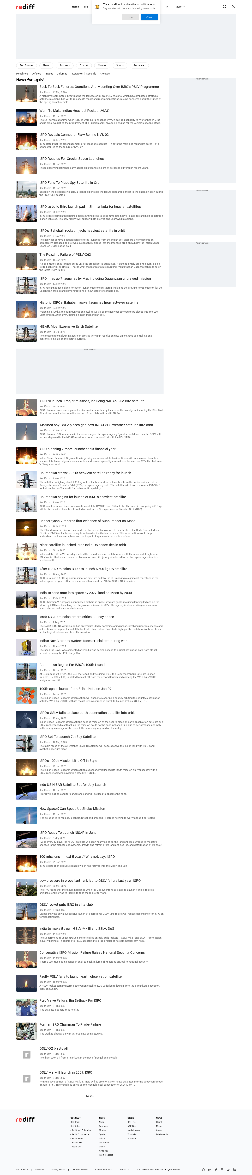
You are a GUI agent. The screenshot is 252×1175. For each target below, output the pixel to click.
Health (159, 1122)
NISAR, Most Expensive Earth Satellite (68, 327)
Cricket (84, 65)
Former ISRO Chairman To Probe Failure (70, 1024)
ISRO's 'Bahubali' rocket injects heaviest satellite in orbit (82, 231)
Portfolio (132, 1138)
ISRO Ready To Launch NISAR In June (68, 833)
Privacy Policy (58, 1169)
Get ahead (139, 65)
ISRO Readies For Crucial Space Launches (71, 159)
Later (131, 17)
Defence (36, 73)
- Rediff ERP (75, 1147)
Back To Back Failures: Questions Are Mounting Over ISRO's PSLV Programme (99, 87)
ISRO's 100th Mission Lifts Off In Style (68, 761)
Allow (149, 17)
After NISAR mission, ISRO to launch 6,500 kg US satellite (83, 569)
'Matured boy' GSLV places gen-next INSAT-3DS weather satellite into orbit (96, 425)
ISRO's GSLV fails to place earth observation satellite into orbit (87, 713)
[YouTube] (228, 1170)
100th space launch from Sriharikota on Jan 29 (75, 689)
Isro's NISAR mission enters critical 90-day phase (76, 617)
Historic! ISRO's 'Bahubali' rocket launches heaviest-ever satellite (89, 303)
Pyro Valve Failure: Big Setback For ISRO (70, 1001)
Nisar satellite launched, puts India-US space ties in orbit (82, 545)
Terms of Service (80, 1169)
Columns (62, 73)
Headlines (22, 73)
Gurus (102, 1147)
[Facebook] (215, 1170)
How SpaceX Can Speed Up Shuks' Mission (72, 809)
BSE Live (131, 1122)
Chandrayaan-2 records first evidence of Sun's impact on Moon (87, 521)
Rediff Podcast (106, 1155)
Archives (105, 73)
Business (64, 65)
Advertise (39, 1169)
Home (75, 6)
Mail (86, 6)
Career (159, 1130)
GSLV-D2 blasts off (53, 1048)
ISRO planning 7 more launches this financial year (77, 449)
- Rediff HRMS (76, 1138)
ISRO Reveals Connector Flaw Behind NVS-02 (74, 135)
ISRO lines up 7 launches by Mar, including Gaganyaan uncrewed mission (95, 279)
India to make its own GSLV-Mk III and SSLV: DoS (76, 929)
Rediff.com (149, 1169)
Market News (134, 1130)
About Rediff (22, 1169)
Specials (91, 73)
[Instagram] (222, 1170)
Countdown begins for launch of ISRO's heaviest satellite (82, 497)
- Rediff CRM (76, 1142)
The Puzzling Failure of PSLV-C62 (65, 255)
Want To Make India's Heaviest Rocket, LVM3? (74, 111)
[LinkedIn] (234, 1170)
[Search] (224, 6)
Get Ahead (104, 1142)
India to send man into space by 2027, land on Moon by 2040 (85, 593)
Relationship (162, 1134)
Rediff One (75, 1126)
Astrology (103, 1151)
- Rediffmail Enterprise (80, 1130)
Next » (90, 1096)
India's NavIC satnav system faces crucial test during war (83, 641)
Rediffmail (75, 1122)
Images (49, 73)
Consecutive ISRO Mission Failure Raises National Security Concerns (92, 953)
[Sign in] (233, 6)
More (179, 6)
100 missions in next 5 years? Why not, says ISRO (77, 857)
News (46, 65)
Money (159, 1126)
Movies (102, 65)
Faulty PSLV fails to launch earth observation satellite (80, 977)
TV (167, 6)
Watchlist (132, 1134)
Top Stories (26, 65)
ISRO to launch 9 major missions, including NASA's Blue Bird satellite (92, 401)
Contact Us (124, 1169)
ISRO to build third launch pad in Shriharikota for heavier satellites (90, 207)
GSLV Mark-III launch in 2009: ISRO (65, 1072)
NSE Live (132, 1126)
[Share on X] (209, 1170)
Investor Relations (103, 1169)
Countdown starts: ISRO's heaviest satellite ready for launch (85, 473)
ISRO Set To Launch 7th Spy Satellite (67, 737)
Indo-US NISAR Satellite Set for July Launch (72, 785)
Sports (120, 65)
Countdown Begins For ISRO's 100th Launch (72, 665)
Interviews (77, 73)
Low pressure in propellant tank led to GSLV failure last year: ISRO (90, 881)
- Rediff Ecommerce (79, 1134)
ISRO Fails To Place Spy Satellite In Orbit (70, 183)
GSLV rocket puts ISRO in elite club (66, 905)
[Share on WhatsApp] (203, 1170)
